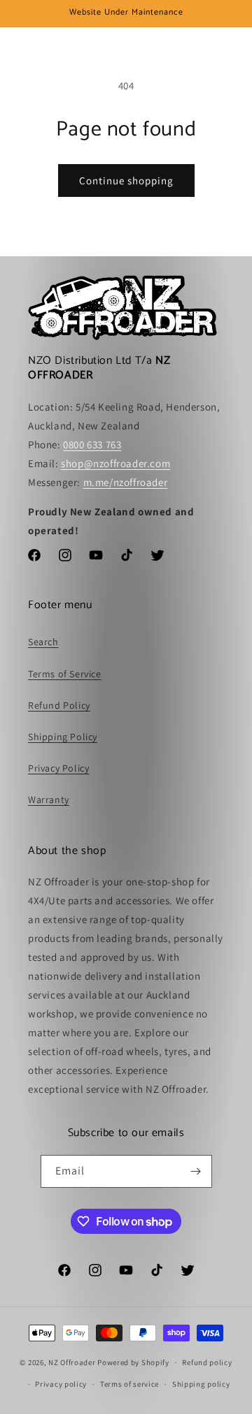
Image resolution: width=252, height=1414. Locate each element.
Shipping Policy (62, 736)
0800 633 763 (92, 444)
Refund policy (207, 1362)
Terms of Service (65, 674)
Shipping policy (201, 1384)
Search (43, 641)
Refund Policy (59, 705)
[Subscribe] (196, 1171)
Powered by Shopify (133, 1362)
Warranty (48, 799)
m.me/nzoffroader (125, 482)
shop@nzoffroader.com (115, 463)
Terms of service (129, 1384)
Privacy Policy (58, 768)
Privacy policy (61, 1384)
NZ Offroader (71, 1362)
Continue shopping (126, 180)
